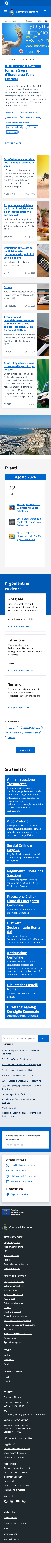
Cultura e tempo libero (14, 1285)
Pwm (6, 1528)
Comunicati (9, 1359)
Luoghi (7, 1376)
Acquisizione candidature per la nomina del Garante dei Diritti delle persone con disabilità (18, 210)
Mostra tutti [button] (25, 750)
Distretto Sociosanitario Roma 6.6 (25, 927)
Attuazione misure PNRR (15, 1472)
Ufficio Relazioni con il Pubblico (18, 1438)
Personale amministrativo (16, 1264)
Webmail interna (11, 1539)
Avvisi (6, 1363)
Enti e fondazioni (11, 1255)
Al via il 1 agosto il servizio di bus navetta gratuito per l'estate (19, 366)
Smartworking (10, 1533)
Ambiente (8, 1329)
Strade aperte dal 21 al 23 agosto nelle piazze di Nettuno (28, 508)
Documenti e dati (12, 1268)
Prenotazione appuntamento (17, 1448)
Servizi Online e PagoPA (25, 847)
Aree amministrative (13, 1246)
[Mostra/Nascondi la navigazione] (5, 11)
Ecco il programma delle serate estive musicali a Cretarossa (29, 522)
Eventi (7, 1381)
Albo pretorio (10, 1463)
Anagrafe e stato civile (14, 1281)
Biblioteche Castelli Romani (25, 987)
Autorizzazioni (10, 1337)
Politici (7, 1259)
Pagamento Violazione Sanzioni (25, 873)
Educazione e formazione (15, 1316)
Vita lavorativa (10, 1290)
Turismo (7, 1307)
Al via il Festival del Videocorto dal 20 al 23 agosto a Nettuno (29, 536)
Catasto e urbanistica (13, 1303)
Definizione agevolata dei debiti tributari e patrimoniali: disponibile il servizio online (19, 253)
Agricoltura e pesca (12, 1342)
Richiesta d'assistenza (14, 1457)
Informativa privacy (13, 1476)
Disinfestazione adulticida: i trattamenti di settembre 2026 (19, 162)
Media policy (9, 1512)
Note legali (9, 1481)
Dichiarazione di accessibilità (17, 1485)
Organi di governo (12, 1242)
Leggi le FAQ (9, 1444)
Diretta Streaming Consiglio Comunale (25, 1009)
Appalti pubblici (11, 1298)
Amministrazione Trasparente (25, 781)
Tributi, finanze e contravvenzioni (19, 1324)
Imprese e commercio (13, 1294)
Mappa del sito (10, 1517)
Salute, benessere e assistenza (18, 1333)
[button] (45, 11)
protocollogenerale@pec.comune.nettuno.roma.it (26, 1414)
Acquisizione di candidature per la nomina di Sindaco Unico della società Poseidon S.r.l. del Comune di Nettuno (19, 323)
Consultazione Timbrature (16, 1523)
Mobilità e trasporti (12, 1311)
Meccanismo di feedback (15, 1489)
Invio (44, 1038)
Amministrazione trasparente (17, 1468)
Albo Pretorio (18, 821)
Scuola (8, 287)
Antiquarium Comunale (25, 955)
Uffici (6, 1251)
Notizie (7, 1355)
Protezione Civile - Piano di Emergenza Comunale (25, 900)
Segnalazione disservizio (15, 1453)
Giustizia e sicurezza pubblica (17, 1320)
